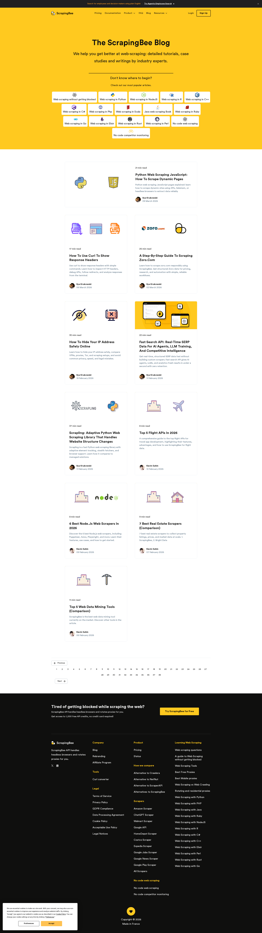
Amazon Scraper (143, 808)
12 (119, 669)
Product (128, 13)
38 (160, 675)
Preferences (29, 923)
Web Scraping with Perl (188, 853)
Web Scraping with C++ (188, 841)
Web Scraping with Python (189, 797)
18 (154, 669)
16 (142, 669)
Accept (51, 923)
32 (125, 675)
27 (205, 669)
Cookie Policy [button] (61, 914)
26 (200, 669)
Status (137, 756)
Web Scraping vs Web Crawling (192, 784)
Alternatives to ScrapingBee (149, 792)
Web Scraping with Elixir (188, 847)
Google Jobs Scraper (145, 852)
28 (102, 675)
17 (148, 669)
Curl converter (101, 779)
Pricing (98, 13)
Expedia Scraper (143, 846)
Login (191, 13)
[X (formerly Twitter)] (52, 766)
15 (137, 669)
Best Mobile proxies (186, 778)
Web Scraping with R (186, 828)
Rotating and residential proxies (192, 791)
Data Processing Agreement (108, 815)
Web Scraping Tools (186, 766)
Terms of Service (102, 796)
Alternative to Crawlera (147, 773)
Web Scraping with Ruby (188, 816)
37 (154, 675)
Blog (148, 13)
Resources (159, 13)
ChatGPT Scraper (144, 815)
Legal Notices (100, 833)
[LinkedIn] (57, 766)
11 (113, 669)
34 (137, 675)
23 (182, 669)
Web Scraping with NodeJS (190, 822)
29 (108, 675)
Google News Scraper (146, 858)
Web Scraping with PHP (188, 803)
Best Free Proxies (185, 772)
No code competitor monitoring (151, 894)
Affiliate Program (102, 762)
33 (131, 675)
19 (160, 669)
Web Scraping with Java (188, 809)
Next (59, 681)
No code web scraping (146, 888)
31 (119, 675)
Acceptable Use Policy (105, 827)
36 (148, 675)
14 (131, 669)
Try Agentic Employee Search (158, 4)
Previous (61, 663)
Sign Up (204, 13)
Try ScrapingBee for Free (179, 711)
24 (188, 669)
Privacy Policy (100, 802)
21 (171, 669)
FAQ (141, 13)
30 (114, 675)
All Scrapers (140, 871)
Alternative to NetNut (146, 779)
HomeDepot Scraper (145, 833)
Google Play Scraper (145, 865)
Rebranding (99, 756)
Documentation (113, 13)
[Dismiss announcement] (258, 3)
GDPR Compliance (103, 808)
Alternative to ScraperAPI (148, 785)
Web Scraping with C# (187, 835)
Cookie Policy (100, 821)
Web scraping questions (188, 750)
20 (165, 669)
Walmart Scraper (143, 821)
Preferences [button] (50, 917)
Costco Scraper (142, 840)
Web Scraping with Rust (188, 860)
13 (125, 669)
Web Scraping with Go (187, 866)
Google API (140, 827)
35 (142, 675)
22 (177, 669)
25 (194, 669)
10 (108, 669)
